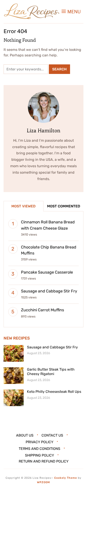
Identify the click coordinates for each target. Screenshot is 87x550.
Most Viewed (23, 206)
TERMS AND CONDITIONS (39, 448)
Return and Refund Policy (43, 461)
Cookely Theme (65, 477)
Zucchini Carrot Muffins (42, 310)
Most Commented (63, 206)
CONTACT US (52, 435)
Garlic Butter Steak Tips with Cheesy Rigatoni (51, 371)
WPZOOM (43, 482)
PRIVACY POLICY (39, 442)
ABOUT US (24, 435)
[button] (71, 12)
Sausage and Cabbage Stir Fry (49, 291)
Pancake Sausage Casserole (47, 272)
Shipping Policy (39, 455)
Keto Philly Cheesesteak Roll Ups (54, 391)
